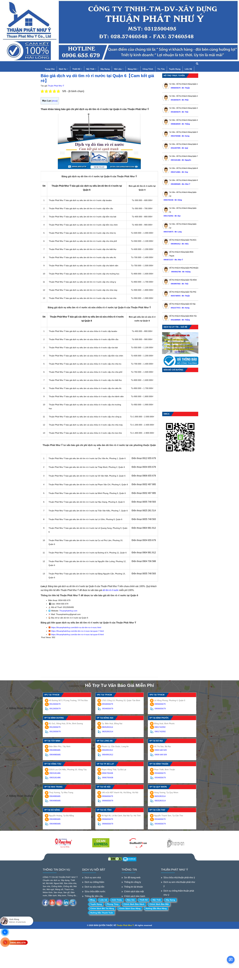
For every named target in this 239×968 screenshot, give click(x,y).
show (54, 101)
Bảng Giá (132, 69)
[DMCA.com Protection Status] (115, 859)
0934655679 (175, 100)
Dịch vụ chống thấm (94, 882)
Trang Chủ (50, 69)
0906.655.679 (18, 942)
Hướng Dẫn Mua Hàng (156, 908)
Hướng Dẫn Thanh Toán (101, 913)
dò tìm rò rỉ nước (111, 590)
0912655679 (54, 704)
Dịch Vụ (63, 69)
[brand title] (63, 843)
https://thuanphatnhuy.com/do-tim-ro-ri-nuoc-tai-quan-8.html (77, 634)
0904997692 (175, 284)
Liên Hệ (188, 69)
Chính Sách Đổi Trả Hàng (102, 908)
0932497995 (175, 148)
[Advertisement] (99, 657)
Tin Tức (161, 69)
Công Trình (148, 69)
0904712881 (175, 172)
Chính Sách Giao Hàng (130, 908)
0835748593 (175, 296)
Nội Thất (90, 69)
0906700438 (168, 200)
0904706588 (175, 136)
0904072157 (168, 260)
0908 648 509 (160, 750)
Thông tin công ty (132, 882)
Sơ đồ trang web (132, 877)
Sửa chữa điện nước (95, 891)
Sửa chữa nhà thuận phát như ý (179, 877)
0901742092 (168, 216)
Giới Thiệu (117, 900)
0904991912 (175, 244)
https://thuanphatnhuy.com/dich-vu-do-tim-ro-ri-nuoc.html (76, 627)
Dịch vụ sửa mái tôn (94, 887)
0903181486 (175, 160)
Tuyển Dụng (174, 69)
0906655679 (176, 88)
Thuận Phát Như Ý (56, 86)
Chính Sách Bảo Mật (159, 904)
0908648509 (175, 124)
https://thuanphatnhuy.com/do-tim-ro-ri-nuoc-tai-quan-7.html (77, 631)
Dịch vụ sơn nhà (93, 877)
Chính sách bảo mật (134, 891)
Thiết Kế (76, 69)
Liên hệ (103, 900)
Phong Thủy (113, 904)
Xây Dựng (105, 69)
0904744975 (168, 232)
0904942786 (176, 272)
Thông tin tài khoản (133, 887)
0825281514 (107, 727)
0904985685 (175, 184)
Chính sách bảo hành (134, 896)
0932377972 (175, 308)
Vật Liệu (118, 69)
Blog (92, 900)
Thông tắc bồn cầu (94, 896)
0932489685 (175, 320)
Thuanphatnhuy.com (68, 611)
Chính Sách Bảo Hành (134, 904)
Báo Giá (131, 900)
